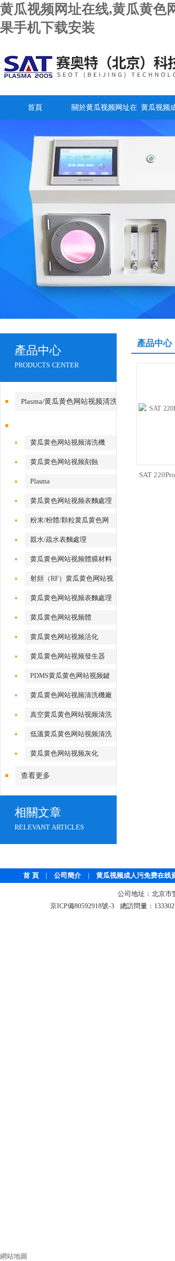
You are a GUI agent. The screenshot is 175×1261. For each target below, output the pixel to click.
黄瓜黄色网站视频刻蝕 (64, 462)
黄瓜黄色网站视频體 (60, 617)
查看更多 (35, 775)
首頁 (35, 107)
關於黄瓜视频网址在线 (104, 112)
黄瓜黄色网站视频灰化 (64, 753)
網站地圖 (13, 1256)
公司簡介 (67, 875)
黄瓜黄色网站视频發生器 (67, 656)
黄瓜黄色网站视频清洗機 (67, 442)
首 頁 (31, 875)
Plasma (40, 481)
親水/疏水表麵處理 (58, 539)
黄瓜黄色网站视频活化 (64, 636)
